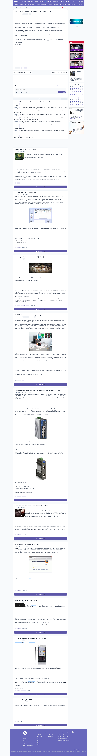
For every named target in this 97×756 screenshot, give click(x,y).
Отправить (62, 92)
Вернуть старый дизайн (28, 745)
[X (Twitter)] (71, 1)
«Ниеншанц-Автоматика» (37, 395)
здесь (30, 716)
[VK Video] (80, 42)
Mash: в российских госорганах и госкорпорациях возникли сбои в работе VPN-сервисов (38, 124)
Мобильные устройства (42, 4)
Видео (71, 42)
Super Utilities (38, 196)
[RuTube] (73, 1)
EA (19, 277)
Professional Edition (20, 240)
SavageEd (16, 703)
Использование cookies (62, 738)
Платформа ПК (63, 4)
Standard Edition (19, 242)
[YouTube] (66, 1)
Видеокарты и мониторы (30, 4)
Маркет (36, 1)
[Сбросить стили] (26, 92)
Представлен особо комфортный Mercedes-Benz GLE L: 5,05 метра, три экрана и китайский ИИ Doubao (39, 133)
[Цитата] (24, 92)
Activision (30, 526)
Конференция (23, 1)
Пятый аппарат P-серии (19, 642)
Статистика (50, 736)
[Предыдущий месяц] (70, 84)
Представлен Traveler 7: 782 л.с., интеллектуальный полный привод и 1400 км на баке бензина (39, 101)
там (30, 578)
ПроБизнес (41, 1)
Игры (32, 1)
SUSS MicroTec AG (26, 318)
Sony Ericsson (32, 642)
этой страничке (63, 228)
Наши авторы (50, 734)
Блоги (28, 1)
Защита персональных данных (64, 740)
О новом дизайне (26, 740)
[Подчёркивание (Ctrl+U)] (21, 92)
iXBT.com (39, 734)
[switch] (58, 85)
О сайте (24, 738)
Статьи (21, 4)
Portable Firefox (18, 548)
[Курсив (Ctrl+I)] (19, 92)
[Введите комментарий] (40, 89)
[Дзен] (63, 1)
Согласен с (61, 85)
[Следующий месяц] (82, 84)
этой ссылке (47, 624)
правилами (64, 85)
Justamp (21, 688)
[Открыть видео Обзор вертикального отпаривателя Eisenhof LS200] (76, 65)
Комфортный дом (71, 4)
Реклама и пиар (61, 734)
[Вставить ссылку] (29, 92)
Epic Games (33, 605)
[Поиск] (77, 1)
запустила (64, 682)
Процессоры (23, 7)
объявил (16, 682)
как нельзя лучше (43, 24)
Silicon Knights (31, 606)
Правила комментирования (63, 736)
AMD (49, 24)
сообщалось (56, 668)
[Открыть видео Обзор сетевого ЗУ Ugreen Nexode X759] (76, 48)
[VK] (74, 749)
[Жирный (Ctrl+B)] (16, 92)
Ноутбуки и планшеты (53, 4)
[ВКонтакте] (61, 1)
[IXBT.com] (15, 7)
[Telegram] (68, 1)
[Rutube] (82, 42)
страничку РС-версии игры (36, 529)
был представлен (31, 681)
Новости (16, 4)
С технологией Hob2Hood (77, 75)
